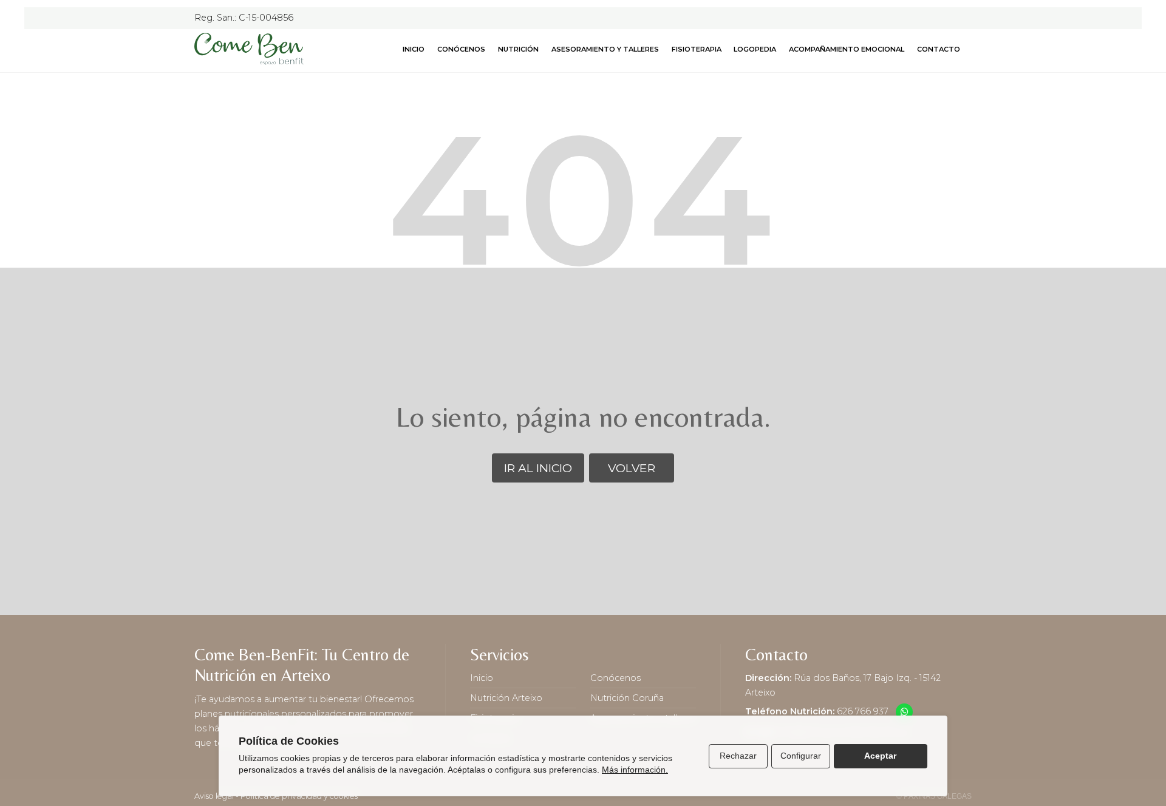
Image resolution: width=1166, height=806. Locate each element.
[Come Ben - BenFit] (249, 49)
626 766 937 (862, 711)
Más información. (635, 769)
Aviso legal (214, 796)
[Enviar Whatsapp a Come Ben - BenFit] (904, 711)
